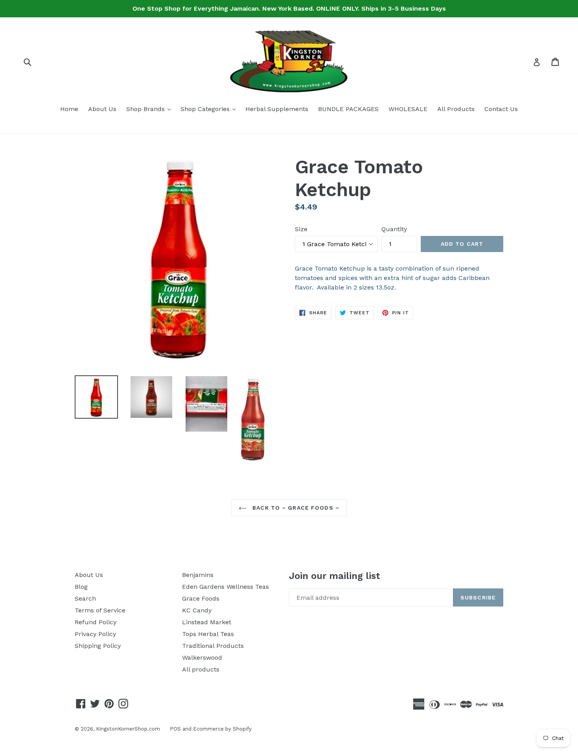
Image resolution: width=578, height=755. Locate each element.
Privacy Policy (95, 634)
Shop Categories (209, 109)
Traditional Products (213, 645)
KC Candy (197, 610)
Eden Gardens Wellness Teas (225, 586)
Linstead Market (206, 622)
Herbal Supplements (276, 109)
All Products (456, 109)
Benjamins (198, 575)
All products (200, 669)
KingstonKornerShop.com (128, 729)
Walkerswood (202, 657)
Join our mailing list (334, 575)
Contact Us (501, 109)
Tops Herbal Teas (208, 634)
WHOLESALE (407, 109)
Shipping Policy (98, 645)
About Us (102, 109)
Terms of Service (100, 610)
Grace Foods (200, 598)
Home (69, 109)
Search (85, 598)
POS (175, 729)
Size (301, 229)
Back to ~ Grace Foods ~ (294, 508)
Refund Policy (95, 622)
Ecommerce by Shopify (222, 729)
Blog (81, 586)
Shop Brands (150, 109)
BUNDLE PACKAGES (348, 109)
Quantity (394, 229)
